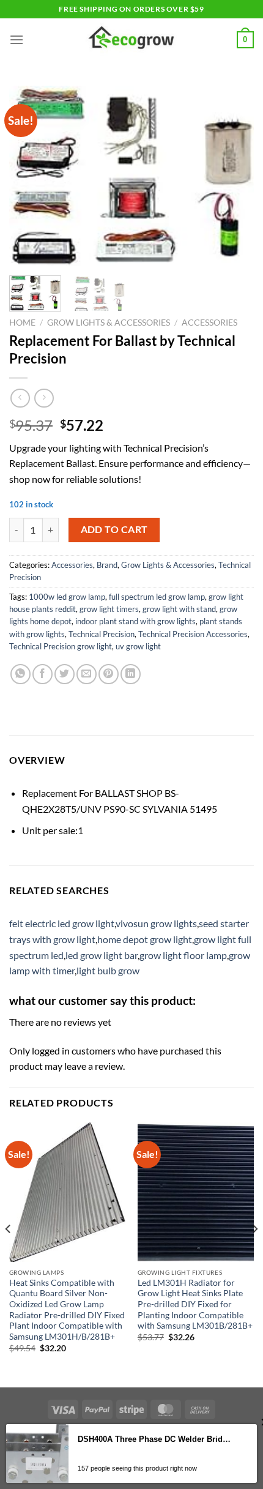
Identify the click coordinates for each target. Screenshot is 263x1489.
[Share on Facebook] (42, 674)
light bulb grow (107, 970)
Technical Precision (102, 634)
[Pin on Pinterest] (108, 674)
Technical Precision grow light (60, 646)
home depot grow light (144, 939)
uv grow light (138, 646)
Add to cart (114, 529)
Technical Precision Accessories (193, 634)
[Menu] (16, 39)
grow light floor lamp (183, 955)
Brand (107, 565)
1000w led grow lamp (67, 597)
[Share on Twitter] (64, 674)
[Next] (234, 176)
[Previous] (29, 176)
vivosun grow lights (156, 923)
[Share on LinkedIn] (130, 674)
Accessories (209, 322)
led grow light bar (101, 955)
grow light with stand (179, 609)
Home (22, 322)
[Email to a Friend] (86, 674)
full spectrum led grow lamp (157, 597)
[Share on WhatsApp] (20, 674)
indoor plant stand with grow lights (135, 621)
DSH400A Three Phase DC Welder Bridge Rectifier (154, 1439)
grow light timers (109, 609)
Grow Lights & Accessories (108, 322)
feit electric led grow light (61, 923)
